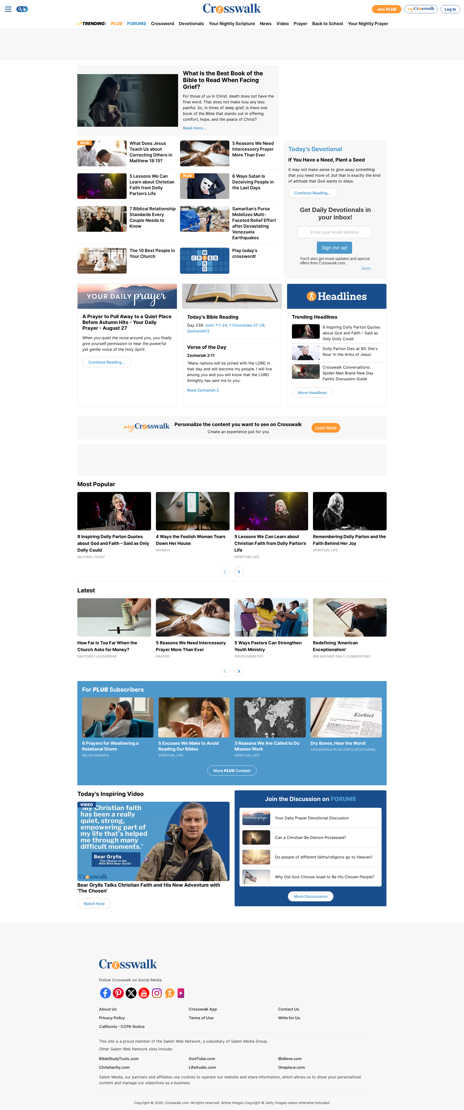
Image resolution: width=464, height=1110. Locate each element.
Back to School (327, 23)
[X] (131, 993)
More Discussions (310, 896)
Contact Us (288, 1009)
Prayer (300, 23)
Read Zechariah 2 (203, 390)
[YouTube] (143, 993)
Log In (450, 9)
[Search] (22, 9)
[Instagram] (156, 993)
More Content (232, 770)
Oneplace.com (291, 1067)
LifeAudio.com (202, 1067)
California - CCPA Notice (122, 1026)
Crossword (162, 23)
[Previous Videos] (225, 572)
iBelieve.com (290, 1058)
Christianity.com (114, 1067)
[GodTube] (182, 993)
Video (282, 23)
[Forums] (169, 993)
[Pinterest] (118, 993)
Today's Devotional (315, 149)
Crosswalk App (203, 1009)
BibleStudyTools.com (118, 1058)
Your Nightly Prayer (368, 23)
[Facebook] (105, 993)
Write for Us (289, 1017)
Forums (136, 23)
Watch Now (94, 903)
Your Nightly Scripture (232, 23)
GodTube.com (202, 1058)
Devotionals (191, 23)
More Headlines (312, 392)
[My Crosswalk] (421, 9)
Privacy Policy (112, 1017)
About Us (108, 1009)
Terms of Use (201, 1017)
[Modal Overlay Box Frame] (335, 239)
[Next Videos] (239, 572)
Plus (116, 23)
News (266, 23)
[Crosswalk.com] (232, 9)
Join (386, 9)
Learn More (325, 427)
